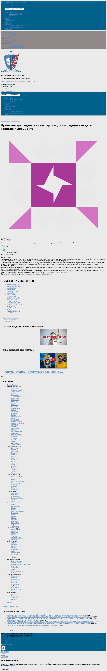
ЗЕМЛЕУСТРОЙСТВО (14, 304)
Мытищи (14, 415)
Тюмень (14, 536)
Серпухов (14, 433)
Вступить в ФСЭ (8, 630)
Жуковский (15, 398)
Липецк (13, 461)
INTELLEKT (10, 309)
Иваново (14, 455)
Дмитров (14, 388)
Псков (13, 488)
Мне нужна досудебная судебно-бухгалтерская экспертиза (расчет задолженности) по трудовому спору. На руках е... (48, 618)
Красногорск (15, 408)
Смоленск (14, 466)
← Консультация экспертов (10, 121)
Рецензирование (9, 321)
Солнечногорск (16, 435)
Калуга (13, 456)
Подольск (14, 425)
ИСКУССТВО (11, 308)
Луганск (14, 599)
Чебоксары (15, 526)
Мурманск (14, 484)
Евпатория (15, 587)
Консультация (10, 20)
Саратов (14, 521)
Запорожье (15, 596)
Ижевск (14, 504)
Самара (13, 518)
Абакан (13, 543)
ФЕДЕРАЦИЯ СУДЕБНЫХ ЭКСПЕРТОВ (13, 2)
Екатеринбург (16, 529)
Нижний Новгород (17, 511)
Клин (13, 403)
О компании (9, 12)
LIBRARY (10, 313)
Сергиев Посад (16, 431)
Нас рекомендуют (15, 14)
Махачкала (15, 579)
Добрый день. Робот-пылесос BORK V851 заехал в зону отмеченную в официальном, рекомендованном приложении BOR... (50, 622)
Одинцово (15, 420)
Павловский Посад (17, 423)
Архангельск (15, 478)
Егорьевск (14, 395)
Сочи (13, 499)
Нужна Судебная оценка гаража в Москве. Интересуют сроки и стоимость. (33, 625)
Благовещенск (16, 561)
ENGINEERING (11, 288)
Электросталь (16, 445)
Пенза (13, 514)
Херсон (13, 594)
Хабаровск (15, 567)
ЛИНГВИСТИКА (12, 299)
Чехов (13, 441)
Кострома (14, 458)
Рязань (13, 464)
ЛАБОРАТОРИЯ (12, 301)
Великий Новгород (18, 481)
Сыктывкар (15, 489)
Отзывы (8, 24)
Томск (13, 558)
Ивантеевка (15, 400)
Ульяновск (15, 523)
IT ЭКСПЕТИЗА (12, 296)
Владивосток (16, 563)
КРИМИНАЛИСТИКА (13, 284)
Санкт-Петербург (17, 476)
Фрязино (14, 438)
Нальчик (14, 582)
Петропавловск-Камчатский (21, 564)
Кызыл (13, 551)
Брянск (13, 450)
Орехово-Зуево (16, 421)
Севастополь (16, 589)
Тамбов (14, 468)
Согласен (5, 669)
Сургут (13, 534)
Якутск (13, 572)
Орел (13, 463)
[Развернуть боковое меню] (2, 376)
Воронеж (14, 453)
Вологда (14, 479)
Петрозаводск (16, 486)
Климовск (14, 401)
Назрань (14, 581)
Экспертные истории (10, 606)
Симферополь (16, 591)
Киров (13, 509)
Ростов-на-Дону (17, 498)
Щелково (14, 443)
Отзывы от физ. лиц (16, 27)
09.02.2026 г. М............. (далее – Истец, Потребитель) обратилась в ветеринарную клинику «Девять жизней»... (44, 615)
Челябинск (15, 539)
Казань (13, 508)
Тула (13, 471)
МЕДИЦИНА (11, 289)
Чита (13, 569)
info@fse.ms (5, 88)
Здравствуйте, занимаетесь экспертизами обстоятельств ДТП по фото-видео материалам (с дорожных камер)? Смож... (49, 617)
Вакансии (12, 15)
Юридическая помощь (11, 318)
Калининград (15, 483)
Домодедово (16, 391)
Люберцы (14, 413)
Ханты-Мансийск (17, 538)
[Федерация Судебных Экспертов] (11, 72)
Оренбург (14, 513)
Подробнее (12, 666)
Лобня (13, 410)
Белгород (14, 448)
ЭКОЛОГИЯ (11, 306)
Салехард (14, 533)
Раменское (15, 428)
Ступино (14, 436)
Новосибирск (15, 553)
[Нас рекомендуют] (53, 337)
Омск (13, 556)
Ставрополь (15, 584)
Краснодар (15, 496)
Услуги (7, 17)
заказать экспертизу (8, 91)
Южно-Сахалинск (17, 571)
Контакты (8, 29)
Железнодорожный (18, 396)
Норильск (14, 554)
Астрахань (14, 493)
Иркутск (14, 546)
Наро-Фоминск (16, 416)
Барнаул (14, 544)
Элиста (13, 501)
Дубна (13, 393)
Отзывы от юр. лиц (16, 25)
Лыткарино (15, 411)
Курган (13, 531)
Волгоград (15, 494)
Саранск (14, 519)
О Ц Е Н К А (10, 293)
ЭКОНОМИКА (11, 294)
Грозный (14, 577)
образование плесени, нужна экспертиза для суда (24, 620)
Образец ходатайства (10, 319)
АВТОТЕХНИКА (12, 291)
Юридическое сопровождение (55, 272)
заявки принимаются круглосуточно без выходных (18, 81)
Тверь (13, 469)
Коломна (14, 405)
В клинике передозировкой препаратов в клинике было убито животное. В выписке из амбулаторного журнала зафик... (49, 623)
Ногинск (14, 418)
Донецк (14, 597)
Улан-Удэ (14, 566)
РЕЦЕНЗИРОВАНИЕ (13, 311)
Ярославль (15, 473)
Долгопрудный (16, 390)
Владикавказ (15, 576)
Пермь (13, 516)
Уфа (12, 524)
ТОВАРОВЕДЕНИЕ (13, 298)
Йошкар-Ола (15, 506)
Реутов (13, 430)
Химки (13, 440)
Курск (13, 459)
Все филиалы (7, 602)
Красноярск (15, 549)
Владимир (14, 451)
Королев (14, 406)
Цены (7, 19)
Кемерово (14, 548)
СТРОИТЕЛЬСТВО (13, 286)
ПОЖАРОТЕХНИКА (13, 303)
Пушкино (14, 426)
